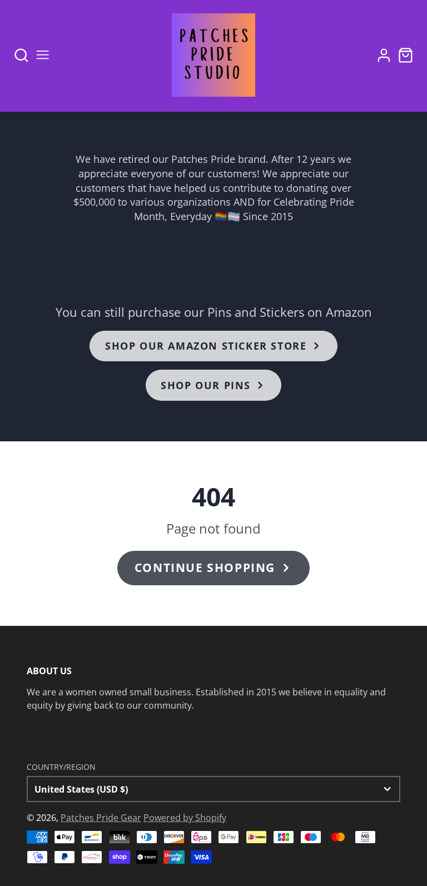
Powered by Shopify (184, 818)
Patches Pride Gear (101, 818)
